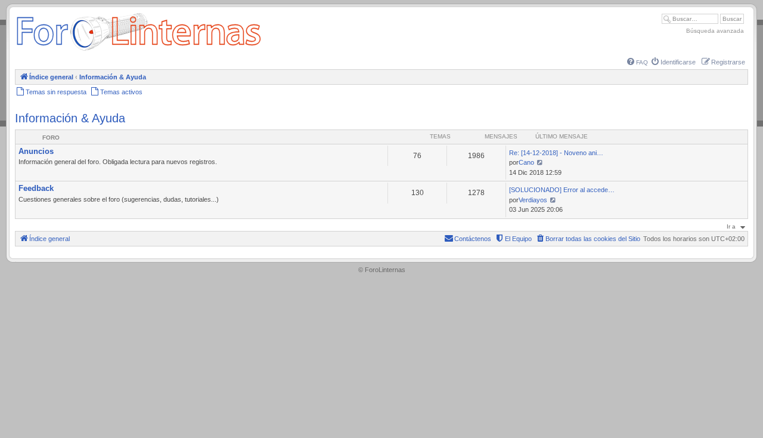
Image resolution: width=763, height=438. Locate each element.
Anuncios (36, 151)
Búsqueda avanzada (715, 30)
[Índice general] (138, 50)
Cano (526, 162)
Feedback (36, 188)
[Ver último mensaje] (540, 162)
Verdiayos (533, 199)
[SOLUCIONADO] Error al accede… (562, 189)
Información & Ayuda (70, 118)
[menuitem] (637, 62)
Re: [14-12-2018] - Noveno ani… (556, 152)
